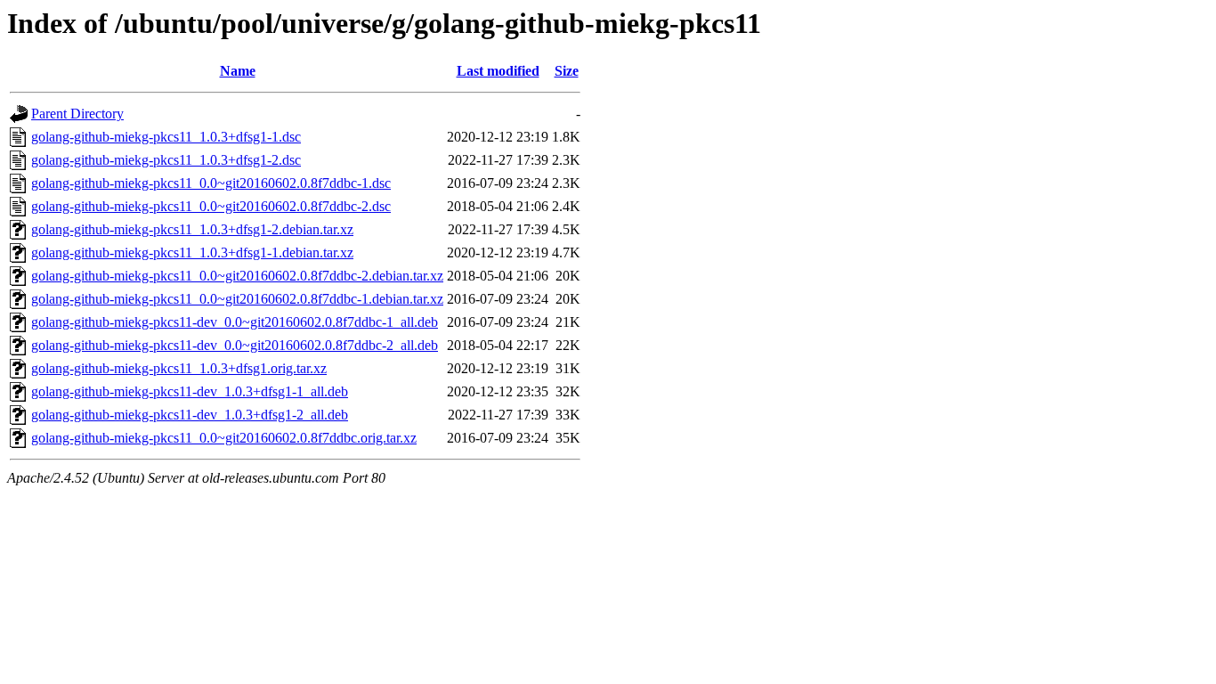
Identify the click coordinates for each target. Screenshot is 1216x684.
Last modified (498, 70)
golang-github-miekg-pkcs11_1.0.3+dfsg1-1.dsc (166, 136)
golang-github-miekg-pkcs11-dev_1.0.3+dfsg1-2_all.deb (189, 414)
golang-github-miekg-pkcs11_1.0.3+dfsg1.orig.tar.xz (179, 368)
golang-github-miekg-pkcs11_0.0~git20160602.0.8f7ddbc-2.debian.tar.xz (237, 275)
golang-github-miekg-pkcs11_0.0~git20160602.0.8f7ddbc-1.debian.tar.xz (237, 298)
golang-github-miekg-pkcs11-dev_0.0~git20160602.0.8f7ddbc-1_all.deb (234, 322)
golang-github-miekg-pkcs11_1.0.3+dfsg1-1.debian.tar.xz (192, 252)
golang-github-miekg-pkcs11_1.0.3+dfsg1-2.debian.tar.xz (192, 229)
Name (237, 70)
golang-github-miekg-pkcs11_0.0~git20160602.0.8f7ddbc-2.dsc (211, 206)
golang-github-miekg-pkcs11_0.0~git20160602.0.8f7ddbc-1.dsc (211, 183)
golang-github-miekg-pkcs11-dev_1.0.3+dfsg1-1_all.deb (189, 391)
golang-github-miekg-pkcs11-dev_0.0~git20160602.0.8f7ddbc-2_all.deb (234, 345)
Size (567, 70)
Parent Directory (77, 113)
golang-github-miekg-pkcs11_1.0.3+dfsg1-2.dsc (166, 159)
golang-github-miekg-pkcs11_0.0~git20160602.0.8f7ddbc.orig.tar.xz (224, 437)
